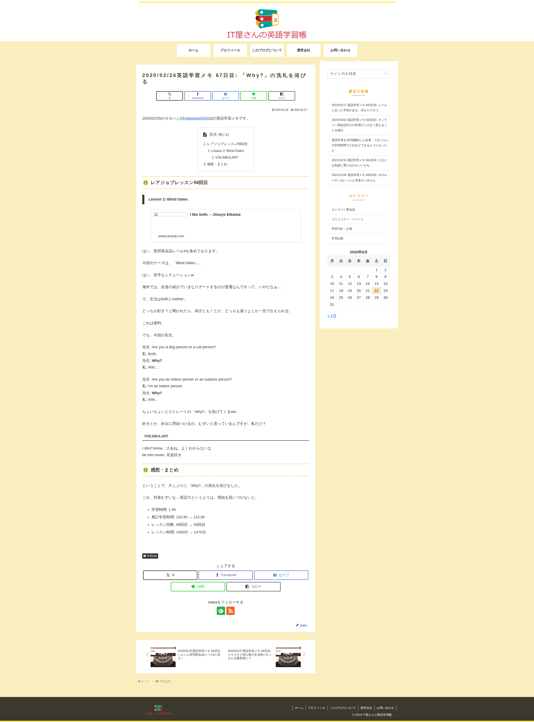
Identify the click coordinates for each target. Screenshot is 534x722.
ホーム (299, 707)
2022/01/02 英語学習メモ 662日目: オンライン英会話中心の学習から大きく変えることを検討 (359, 125)
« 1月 (331, 316)
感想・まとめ (217, 164)
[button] (281, 96)
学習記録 (152, 555)
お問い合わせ (385, 707)
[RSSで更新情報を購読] (230, 611)
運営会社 (366, 707)
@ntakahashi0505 (196, 118)
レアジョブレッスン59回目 (227, 144)
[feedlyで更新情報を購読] (221, 611)
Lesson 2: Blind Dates (227, 151)
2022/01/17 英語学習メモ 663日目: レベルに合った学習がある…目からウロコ (359, 107)
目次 (213, 134)
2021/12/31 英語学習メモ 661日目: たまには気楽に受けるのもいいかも (359, 162)
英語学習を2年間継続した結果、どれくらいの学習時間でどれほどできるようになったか (360, 145)
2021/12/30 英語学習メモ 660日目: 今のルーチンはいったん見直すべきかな (359, 177)
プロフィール (316, 707)
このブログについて (343, 707)
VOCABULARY (227, 157)
